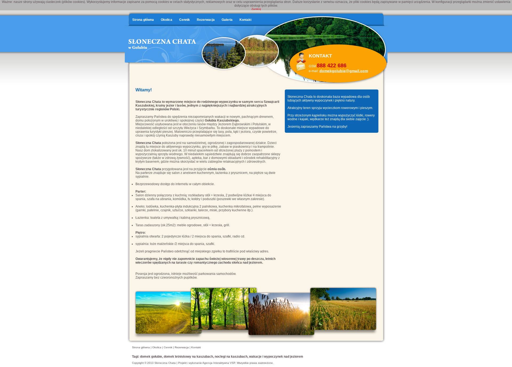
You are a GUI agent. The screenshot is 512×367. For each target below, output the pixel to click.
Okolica (166, 20)
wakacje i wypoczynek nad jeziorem (276, 356)
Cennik (184, 20)
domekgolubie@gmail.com (343, 71)
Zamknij (256, 8)
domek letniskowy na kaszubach (188, 356)
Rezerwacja (206, 20)
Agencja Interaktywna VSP (218, 362)
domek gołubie (151, 356)
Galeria (227, 20)
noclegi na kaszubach (231, 356)
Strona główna (143, 20)
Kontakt (245, 20)
